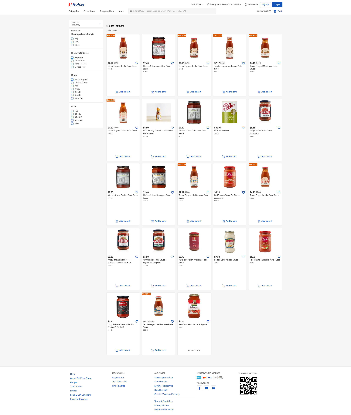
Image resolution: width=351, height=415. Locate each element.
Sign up (265, 5)
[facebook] (199, 390)
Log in (277, 5)
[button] (270, 11)
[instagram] (213, 390)
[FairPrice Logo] (76, 4)
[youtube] (206, 390)
